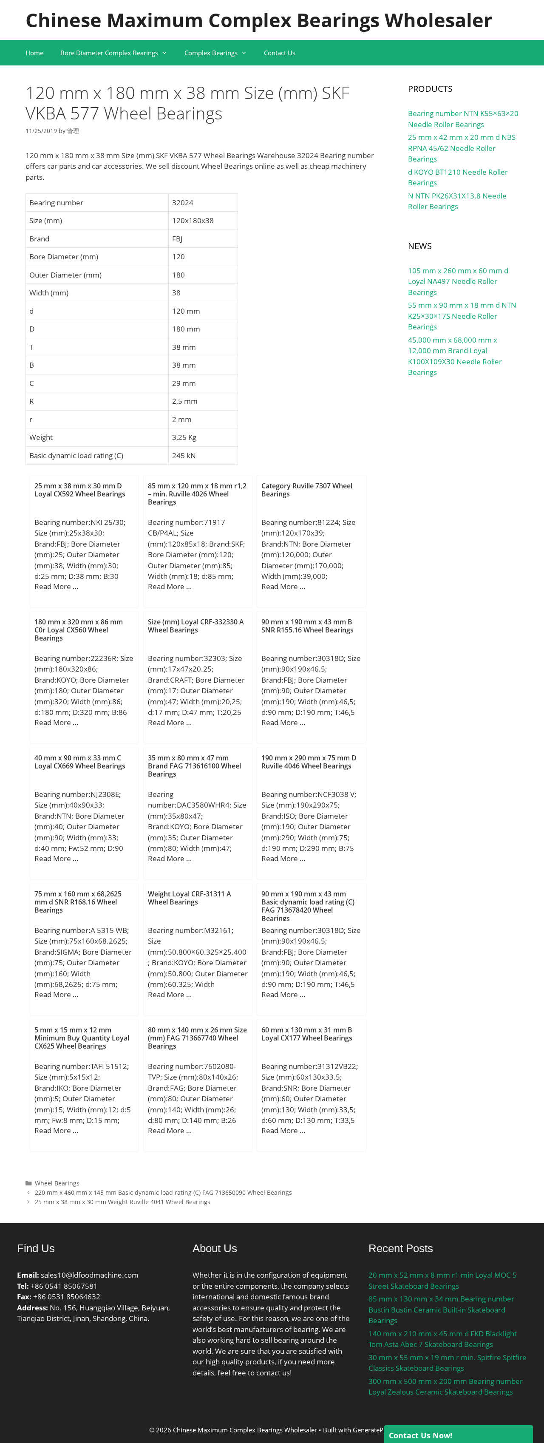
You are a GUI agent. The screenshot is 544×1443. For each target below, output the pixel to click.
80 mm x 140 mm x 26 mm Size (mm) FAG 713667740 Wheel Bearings (197, 1038)
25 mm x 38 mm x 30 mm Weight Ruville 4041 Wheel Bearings (122, 1202)
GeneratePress (374, 1430)
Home (34, 52)
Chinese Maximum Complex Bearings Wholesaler (259, 20)
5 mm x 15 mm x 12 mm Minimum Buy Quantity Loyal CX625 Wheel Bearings (81, 1038)
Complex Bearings (211, 52)
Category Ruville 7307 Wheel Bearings (306, 490)
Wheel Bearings (57, 1183)
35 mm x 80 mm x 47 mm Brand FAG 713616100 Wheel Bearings (194, 766)
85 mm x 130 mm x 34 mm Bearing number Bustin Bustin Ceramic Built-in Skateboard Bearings (441, 1309)
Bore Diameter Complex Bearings (109, 52)
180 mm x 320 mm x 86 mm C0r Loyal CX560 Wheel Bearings (78, 630)
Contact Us (279, 52)
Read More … (56, 586)
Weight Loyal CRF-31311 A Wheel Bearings (189, 898)
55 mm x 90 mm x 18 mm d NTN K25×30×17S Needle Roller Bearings (462, 316)
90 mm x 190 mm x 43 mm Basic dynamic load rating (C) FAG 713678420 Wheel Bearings (307, 906)
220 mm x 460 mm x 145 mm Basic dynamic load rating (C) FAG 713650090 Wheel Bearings (163, 1192)
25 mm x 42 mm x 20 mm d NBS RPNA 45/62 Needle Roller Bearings (462, 148)
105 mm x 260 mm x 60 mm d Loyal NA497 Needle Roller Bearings (458, 281)
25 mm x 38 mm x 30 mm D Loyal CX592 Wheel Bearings (79, 490)
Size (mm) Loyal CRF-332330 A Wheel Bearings (196, 626)
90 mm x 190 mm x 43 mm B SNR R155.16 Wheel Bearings (307, 626)
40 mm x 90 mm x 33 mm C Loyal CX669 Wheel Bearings (79, 762)
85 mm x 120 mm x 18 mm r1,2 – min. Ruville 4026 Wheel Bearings (197, 494)
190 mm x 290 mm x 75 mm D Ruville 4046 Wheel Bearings (309, 762)
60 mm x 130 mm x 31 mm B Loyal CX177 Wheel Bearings (306, 1034)
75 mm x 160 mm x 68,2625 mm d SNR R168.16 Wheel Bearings (78, 902)
